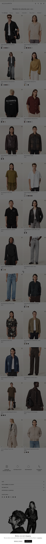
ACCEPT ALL (28, 541)
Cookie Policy (39, 537)
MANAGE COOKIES (18, 541)
